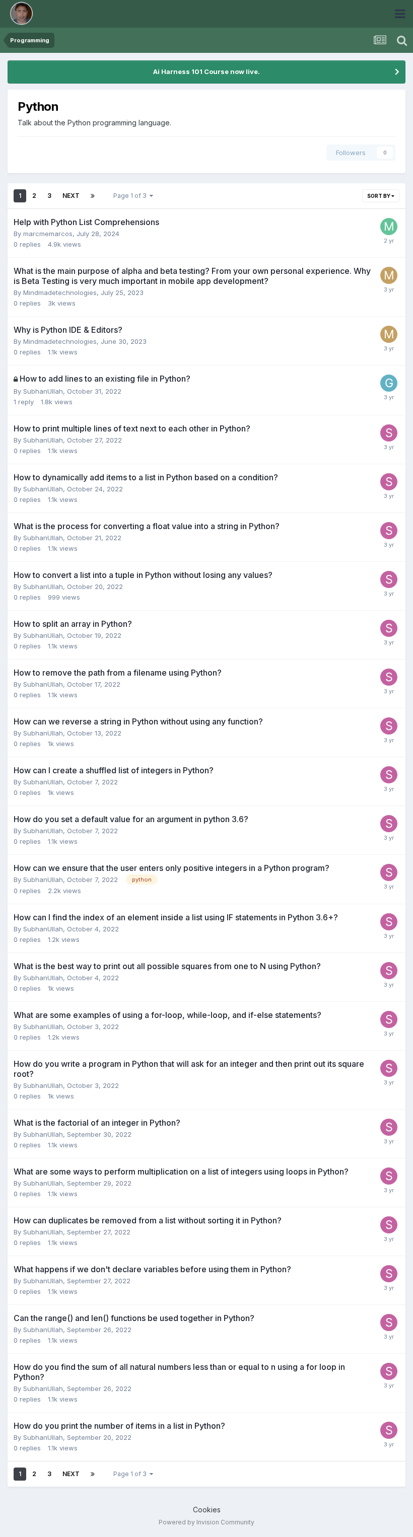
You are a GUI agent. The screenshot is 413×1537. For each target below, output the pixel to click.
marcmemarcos (48, 234)
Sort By (379, 196)
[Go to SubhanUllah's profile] (388, 433)
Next (71, 195)
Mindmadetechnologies (60, 292)
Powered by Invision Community (206, 1522)
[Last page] (93, 195)
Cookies (207, 1509)
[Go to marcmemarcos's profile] (388, 226)
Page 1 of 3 (131, 195)
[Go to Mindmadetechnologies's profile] (388, 275)
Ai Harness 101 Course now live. (206, 71)
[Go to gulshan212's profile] (388, 383)
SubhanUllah (43, 391)
